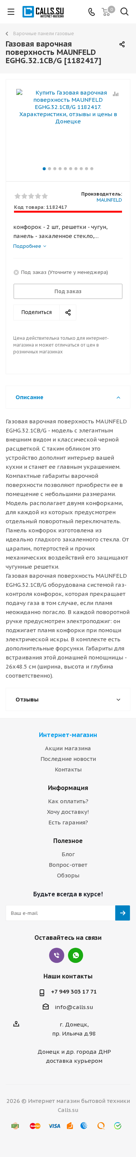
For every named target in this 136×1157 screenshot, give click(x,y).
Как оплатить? (68, 801)
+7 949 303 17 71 (74, 991)
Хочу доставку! (68, 811)
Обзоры (68, 875)
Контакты (68, 769)
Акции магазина (68, 748)
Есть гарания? (68, 822)
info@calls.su (74, 1007)
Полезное (68, 840)
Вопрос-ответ (68, 864)
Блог (68, 854)
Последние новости (68, 758)
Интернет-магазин (68, 735)
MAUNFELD (109, 200)
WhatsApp (75, 955)
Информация (68, 788)
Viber (56, 955)
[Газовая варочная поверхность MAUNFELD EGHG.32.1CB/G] (68, 127)
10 (91, 168)
